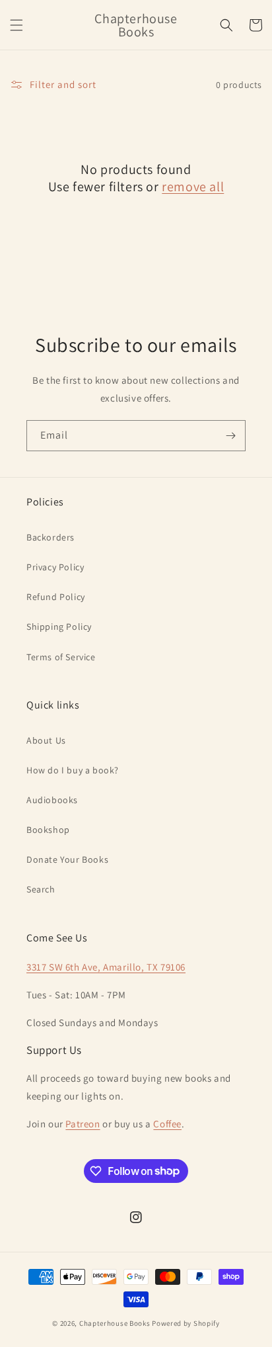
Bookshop (48, 830)
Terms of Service (61, 657)
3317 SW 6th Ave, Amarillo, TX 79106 (106, 967)
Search (40, 889)
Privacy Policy (55, 567)
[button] (16, 25)
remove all (193, 186)
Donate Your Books (67, 859)
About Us (46, 740)
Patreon (82, 1123)
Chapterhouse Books (115, 1323)
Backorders (50, 537)
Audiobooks (52, 800)
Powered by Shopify (186, 1323)
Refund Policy (55, 597)
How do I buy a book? (72, 770)
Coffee (167, 1123)
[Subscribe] (230, 435)
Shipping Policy (59, 626)
